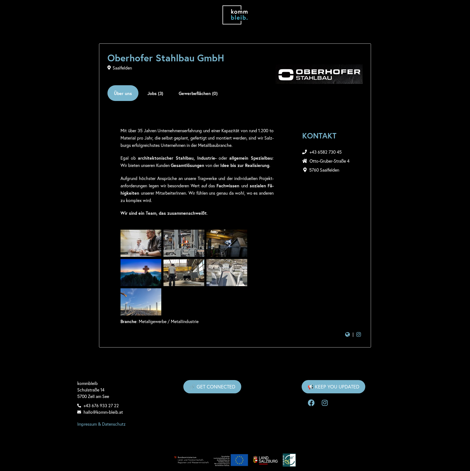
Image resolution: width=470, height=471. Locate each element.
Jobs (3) (155, 93)
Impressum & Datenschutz (101, 424)
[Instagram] (325, 403)
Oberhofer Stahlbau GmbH (165, 58)
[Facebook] (311, 403)
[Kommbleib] (235, 14)
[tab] (122, 93)
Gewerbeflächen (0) (198, 93)
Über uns (123, 93)
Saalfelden (122, 68)
